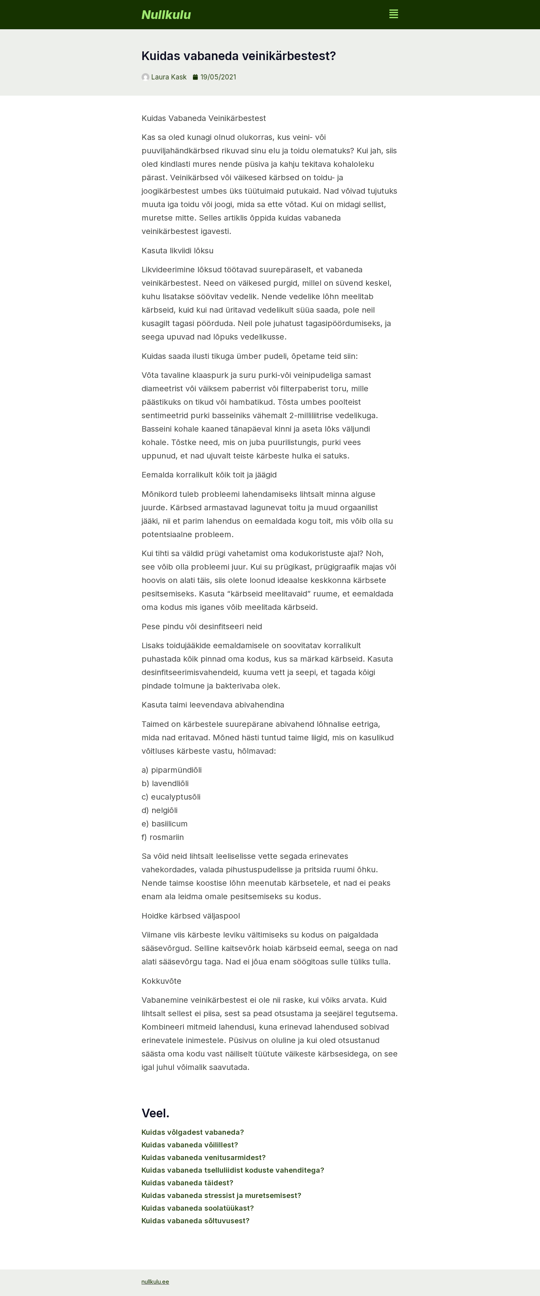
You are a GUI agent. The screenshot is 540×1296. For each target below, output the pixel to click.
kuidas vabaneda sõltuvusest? (195, 1221)
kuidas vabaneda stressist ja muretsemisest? (221, 1195)
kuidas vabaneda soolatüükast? (198, 1208)
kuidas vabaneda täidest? (187, 1183)
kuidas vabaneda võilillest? (190, 1145)
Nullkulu (166, 15)
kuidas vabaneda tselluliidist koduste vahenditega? (233, 1170)
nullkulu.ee (155, 1281)
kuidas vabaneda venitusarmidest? (204, 1157)
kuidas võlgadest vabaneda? (193, 1132)
